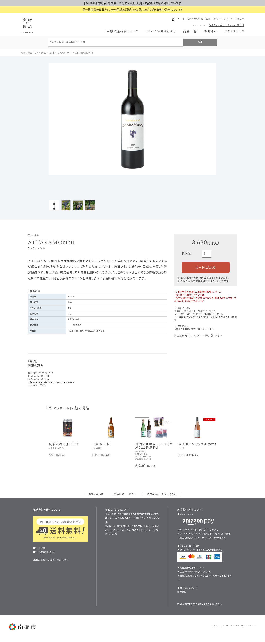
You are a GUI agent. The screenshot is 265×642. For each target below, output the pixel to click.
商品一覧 (190, 31)
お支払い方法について (195, 604)
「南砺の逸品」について (121, 31)
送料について (173, 9)
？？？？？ (42, 385)
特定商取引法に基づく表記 (161, 494)
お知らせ (210, 31)
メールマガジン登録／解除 (196, 19)
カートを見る (237, 19)
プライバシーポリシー (125, 494)
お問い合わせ (96, 494)
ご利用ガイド (221, 19)
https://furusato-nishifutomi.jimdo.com (51, 382)
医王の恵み (33, 235)
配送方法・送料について (186, 335)
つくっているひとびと (160, 31)
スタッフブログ (234, 31)
